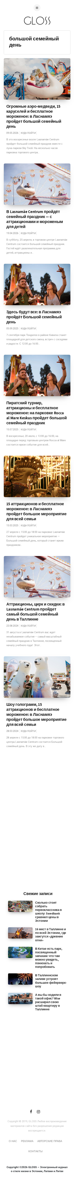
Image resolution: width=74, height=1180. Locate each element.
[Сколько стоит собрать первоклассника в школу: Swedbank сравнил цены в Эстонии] (20, 906)
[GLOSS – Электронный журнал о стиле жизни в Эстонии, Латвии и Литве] (37, 31)
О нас (13, 1141)
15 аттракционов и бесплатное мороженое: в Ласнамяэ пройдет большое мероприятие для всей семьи (36, 511)
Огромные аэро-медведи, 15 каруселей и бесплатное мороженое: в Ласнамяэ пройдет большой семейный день (33, 116)
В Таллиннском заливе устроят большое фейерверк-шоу (51, 980)
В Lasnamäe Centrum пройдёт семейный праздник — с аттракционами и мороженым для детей (34, 219)
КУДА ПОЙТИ (28, 133)
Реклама (27, 1141)
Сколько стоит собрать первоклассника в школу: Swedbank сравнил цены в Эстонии (48, 912)
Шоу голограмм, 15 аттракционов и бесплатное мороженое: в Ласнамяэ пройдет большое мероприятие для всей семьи (36, 714)
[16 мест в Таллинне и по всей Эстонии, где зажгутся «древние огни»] (20, 933)
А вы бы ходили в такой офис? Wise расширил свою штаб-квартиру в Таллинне (48, 1002)
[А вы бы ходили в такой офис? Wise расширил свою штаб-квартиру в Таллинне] (20, 998)
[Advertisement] (38, 831)
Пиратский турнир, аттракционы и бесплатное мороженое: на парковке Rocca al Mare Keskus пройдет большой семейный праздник (36, 412)
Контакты (35, 1151)
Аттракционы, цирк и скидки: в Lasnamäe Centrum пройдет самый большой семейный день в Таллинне (35, 612)
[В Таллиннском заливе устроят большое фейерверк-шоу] (20, 979)
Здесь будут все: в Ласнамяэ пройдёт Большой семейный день (34, 317)
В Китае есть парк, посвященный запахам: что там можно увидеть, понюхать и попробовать (48, 958)
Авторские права (49, 1141)
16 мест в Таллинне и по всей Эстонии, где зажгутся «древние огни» (50, 934)
